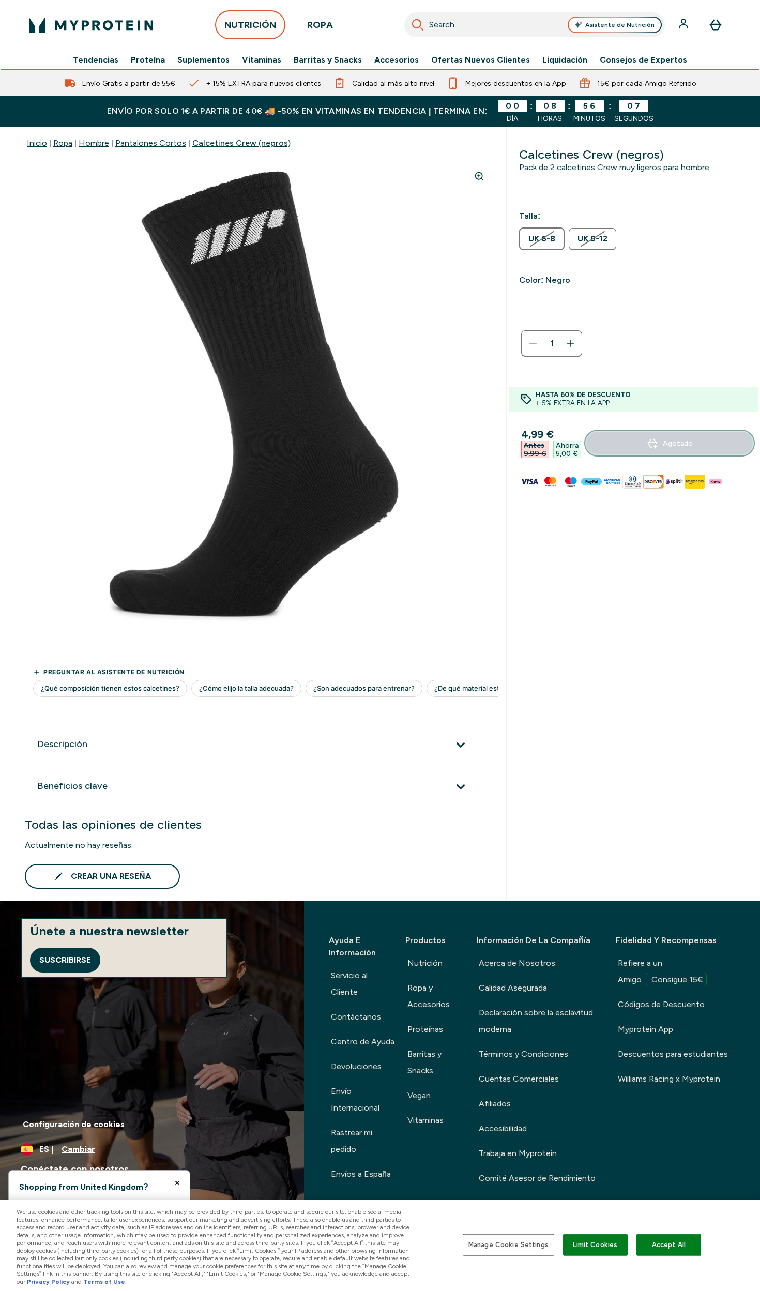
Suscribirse (65, 959)
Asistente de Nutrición (620, 24)
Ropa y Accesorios (428, 996)
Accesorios (396, 60)
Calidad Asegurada (513, 987)
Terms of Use (104, 1281)
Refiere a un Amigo (660, 971)
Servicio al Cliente (349, 983)
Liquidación (564, 60)
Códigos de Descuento (661, 1004)
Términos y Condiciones (523, 1054)
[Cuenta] (684, 25)
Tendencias (95, 60)
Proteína (148, 60)
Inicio (37, 143)
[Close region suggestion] (177, 1183)
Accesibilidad (503, 1128)
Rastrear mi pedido (351, 1140)
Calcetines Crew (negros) (241, 143)
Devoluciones (356, 1066)
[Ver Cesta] (715, 25)
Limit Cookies (595, 1245)
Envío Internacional (355, 1099)
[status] (551, 343)
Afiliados (495, 1103)
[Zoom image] (479, 176)
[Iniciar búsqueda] (418, 24)
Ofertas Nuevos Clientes (480, 60)
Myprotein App (645, 1029)
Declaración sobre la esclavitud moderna (536, 1021)
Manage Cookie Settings (508, 1245)
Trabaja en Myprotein (518, 1153)
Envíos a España (361, 1174)
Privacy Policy (48, 1281)
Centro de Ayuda (362, 1041)
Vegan (419, 1095)
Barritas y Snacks (328, 60)
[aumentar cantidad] (570, 343)
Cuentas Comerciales (519, 1078)
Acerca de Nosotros (517, 963)
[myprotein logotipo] (91, 25)
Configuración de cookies (74, 1124)
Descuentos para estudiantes (673, 1054)
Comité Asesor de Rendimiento (537, 1178)
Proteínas (425, 1029)
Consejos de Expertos (643, 60)
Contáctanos (356, 1016)
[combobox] (534, 24)
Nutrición (425, 963)
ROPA (320, 25)
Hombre (94, 143)
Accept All (669, 1245)
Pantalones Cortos (150, 143)
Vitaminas (261, 60)
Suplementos (203, 60)
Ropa (62, 143)
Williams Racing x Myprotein (669, 1078)
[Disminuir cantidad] (533, 343)
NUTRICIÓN (250, 25)
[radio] (542, 238)
